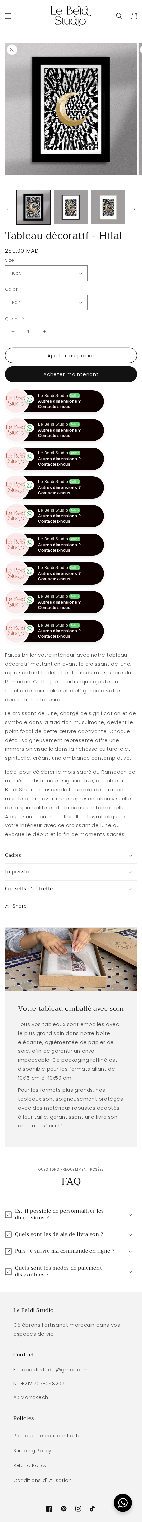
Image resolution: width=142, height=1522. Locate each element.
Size (9, 260)
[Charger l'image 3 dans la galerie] (108, 207)
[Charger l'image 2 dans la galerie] (71, 207)
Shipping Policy (32, 1479)
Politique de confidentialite (47, 1464)
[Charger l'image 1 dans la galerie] (33, 207)
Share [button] (20, 935)
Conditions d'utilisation (42, 1509)
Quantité (14, 319)
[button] (8, 16)
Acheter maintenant (71, 374)
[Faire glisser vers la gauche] (7, 209)
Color (11, 289)
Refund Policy (30, 1494)
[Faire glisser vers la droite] (134, 209)
